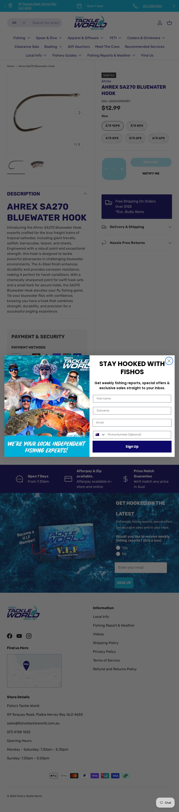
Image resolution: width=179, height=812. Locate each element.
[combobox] (99, 434)
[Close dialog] (169, 361)
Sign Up (132, 446)
